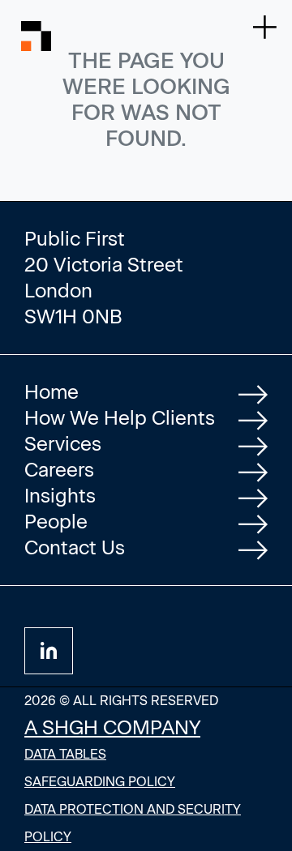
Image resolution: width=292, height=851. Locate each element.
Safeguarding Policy (99, 781)
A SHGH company (112, 727)
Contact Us (74, 547)
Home (51, 392)
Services (62, 443)
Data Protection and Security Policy (132, 823)
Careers (59, 469)
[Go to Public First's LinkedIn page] (48, 650)
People (56, 521)
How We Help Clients (119, 418)
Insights (60, 495)
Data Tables (65, 754)
